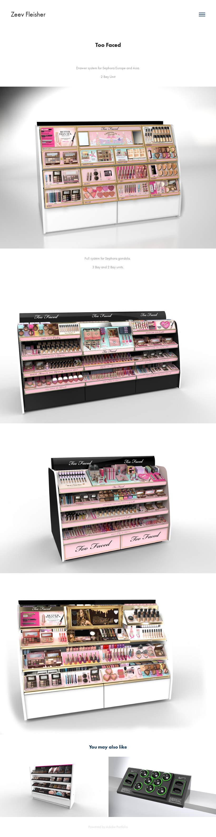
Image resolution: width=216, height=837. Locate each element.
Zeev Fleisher (28, 14)
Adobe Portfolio (117, 827)
